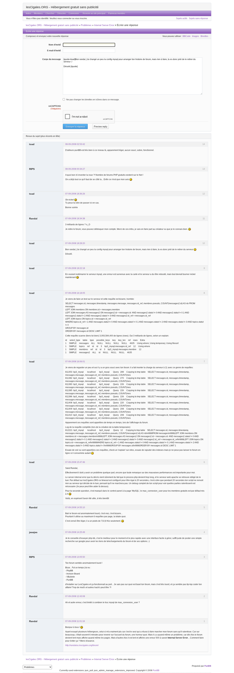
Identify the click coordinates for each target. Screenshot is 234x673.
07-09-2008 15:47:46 (75, 462)
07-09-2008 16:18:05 (75, 293)
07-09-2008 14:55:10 (75, 507)
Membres (38, 13)
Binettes (204, 36)
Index (28, 13)
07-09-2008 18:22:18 (75, 268)
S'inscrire (61, 13)
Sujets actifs (181, 18)
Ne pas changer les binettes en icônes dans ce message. (92, 99)
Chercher (50, 13)
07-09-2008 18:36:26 (75, 194)
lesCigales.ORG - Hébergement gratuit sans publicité (62, 7)
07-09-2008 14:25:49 (75, 532)
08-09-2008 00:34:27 (75, 169)
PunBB (207, 666)
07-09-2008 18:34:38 (75, 218)
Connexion (74, 13)
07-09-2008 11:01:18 (75, 621)
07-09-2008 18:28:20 (75, 243)
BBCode (186, 36)
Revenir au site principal (94, 13)
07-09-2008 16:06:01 (75, 361)
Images (195, 36)
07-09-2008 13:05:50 (75, 557)
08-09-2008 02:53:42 (75, 144)
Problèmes (86, 25)
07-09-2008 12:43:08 (75, 596)
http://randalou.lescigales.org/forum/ (81, 645)
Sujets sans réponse (198, 18)
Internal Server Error (104, 25)
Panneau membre (116, 13)
